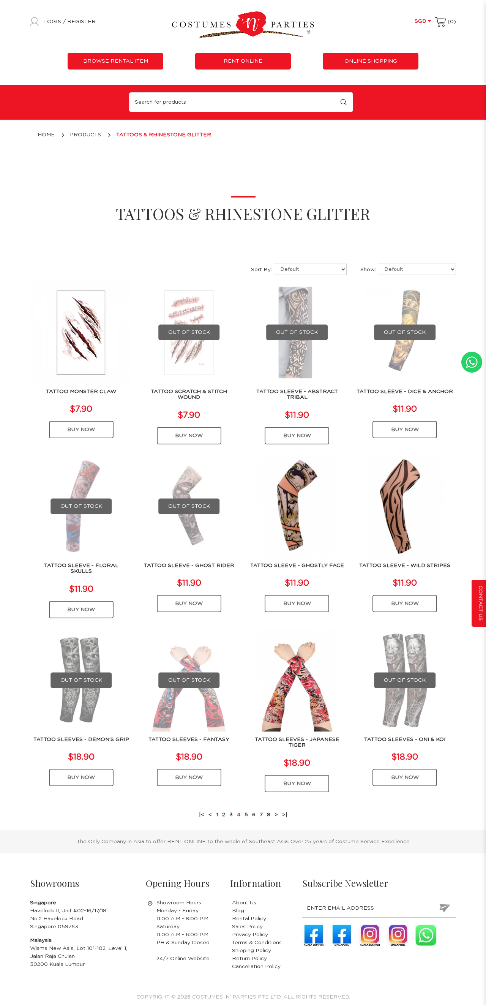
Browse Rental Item (115, 61)
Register (81, 21)
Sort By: (261, 269)
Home (46, 134)
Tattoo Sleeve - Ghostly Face (297, 565)
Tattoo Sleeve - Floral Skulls (81, 568)
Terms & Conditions (257, 942)
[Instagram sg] (398, 935)
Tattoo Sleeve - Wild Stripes (404, 565)
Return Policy (249, 958)
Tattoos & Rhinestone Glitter (163, 134)
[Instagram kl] (369, 935)
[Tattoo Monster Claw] (81, 332)
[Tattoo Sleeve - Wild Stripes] (405, 506)
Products (85, 134)
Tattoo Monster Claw (81, 391)
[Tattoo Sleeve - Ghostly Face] (297, 506)
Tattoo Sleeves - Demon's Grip (81, 739)
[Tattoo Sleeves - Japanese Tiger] (297, 680)
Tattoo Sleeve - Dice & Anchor (405, 391)
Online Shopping (370, 61)
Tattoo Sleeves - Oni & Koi (404, 739)
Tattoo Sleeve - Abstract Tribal (297, 394)
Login (53, 21)
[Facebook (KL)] (313, 935)
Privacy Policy (250, 934)
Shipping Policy (251, 950)
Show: (368, 269)
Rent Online (243, 61)
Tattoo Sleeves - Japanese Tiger (297, 742)
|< (201, 814)
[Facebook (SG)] (341, 935)
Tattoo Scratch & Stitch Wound (189, 394)
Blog (238, 910)
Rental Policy (249, 918)
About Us (244, 902)
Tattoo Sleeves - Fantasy (188, 739)
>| (284, 814)
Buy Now (81, 429)
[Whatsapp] (426, 935)
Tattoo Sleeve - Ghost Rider (189, 565)
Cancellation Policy (256, 966)
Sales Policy (247, 926)
